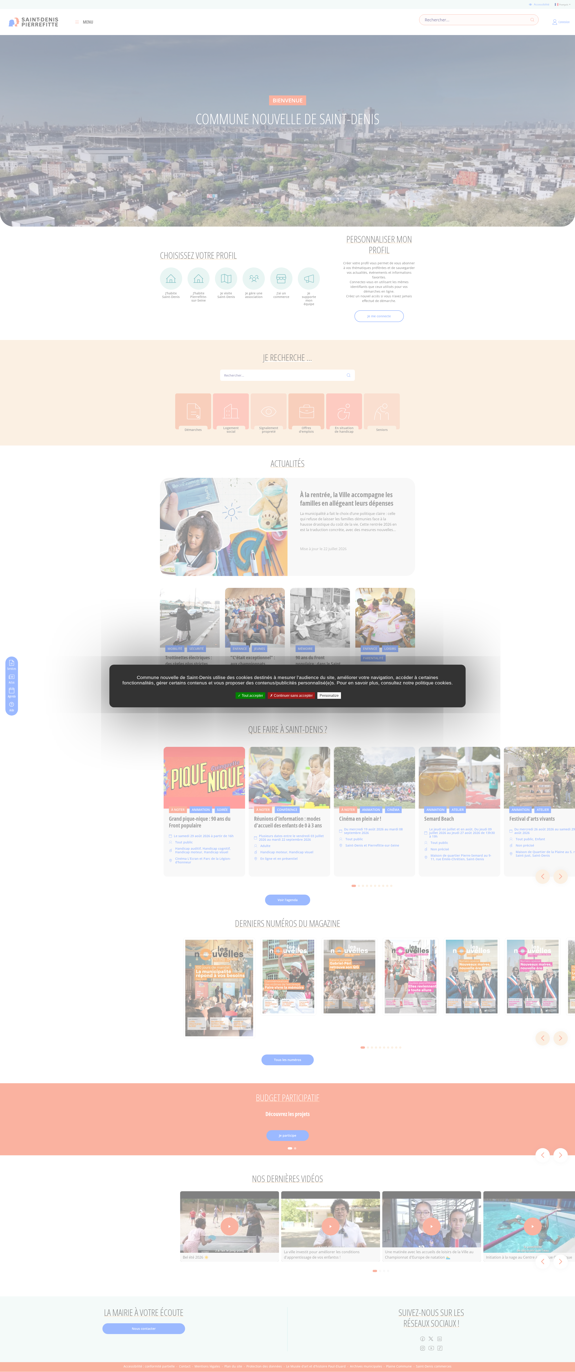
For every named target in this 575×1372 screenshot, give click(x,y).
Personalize (329, 695)
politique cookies (433, 682)
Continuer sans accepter (293, 695)
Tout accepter (252, 695)
